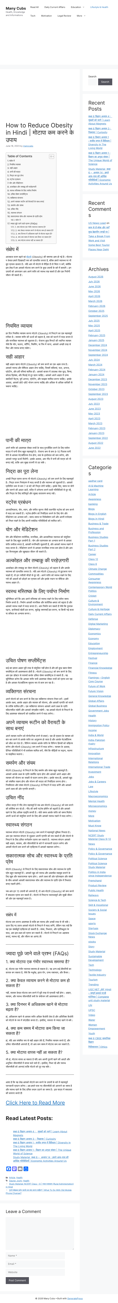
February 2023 (96, 428)
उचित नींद (14, 209)
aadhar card (95, 480)
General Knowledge (99, 696)
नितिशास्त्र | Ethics (97, 1046)
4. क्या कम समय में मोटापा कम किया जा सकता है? (33, 237)
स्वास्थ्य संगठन (16, 212)
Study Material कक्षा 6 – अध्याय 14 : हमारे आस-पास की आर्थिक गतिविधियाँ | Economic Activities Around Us (100, 176)
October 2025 (96, 310)
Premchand (95, 880)
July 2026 (94, 281)
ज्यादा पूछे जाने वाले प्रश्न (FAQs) (23, 223)
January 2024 (96, 374)
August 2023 (95, 399)
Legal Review (64, 15)
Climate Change (97, 569)
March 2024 (95, 364)
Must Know (94, 825)
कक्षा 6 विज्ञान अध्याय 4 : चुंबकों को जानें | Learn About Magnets (100, 120)
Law (90, 786)
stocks (92, 941)
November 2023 (97, 384)
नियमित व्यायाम (15, 164)
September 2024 (98, 355)
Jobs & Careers (97, 781)
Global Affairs (96, 701)
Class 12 (93, 559)
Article (12, 1177)
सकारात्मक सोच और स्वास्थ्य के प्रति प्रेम (26, 216)
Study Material (96, 951)
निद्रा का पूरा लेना (16, 175)
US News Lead (97, 223)
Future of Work (96, 686)
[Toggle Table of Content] (50, 156)
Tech (32, 15)
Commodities (96, 573)
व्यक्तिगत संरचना (16, 197)
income (92, 730)
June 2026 (94, 286)
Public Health (96, 890)
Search (92, 76)
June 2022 (94, 447)
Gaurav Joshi (15, 1180)
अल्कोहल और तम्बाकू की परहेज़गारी (23, 186)
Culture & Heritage (99, 609)
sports (92, 923)
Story (91, 946)
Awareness (94, 499)
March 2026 (95, 301)
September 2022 (98, 438)
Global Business (97, 705)
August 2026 (95, 276)
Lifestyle (93, 791)
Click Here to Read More (35, 1102)
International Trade (99, 767)
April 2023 (94, 418)
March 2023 (95, 423)
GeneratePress (75, 1298)
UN (90, 1005)
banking (93, 504)
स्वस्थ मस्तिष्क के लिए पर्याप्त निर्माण (23, 190)
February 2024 (96, 369)
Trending (93, 984)
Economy (93, 638)
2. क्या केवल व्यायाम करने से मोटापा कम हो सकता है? (34, 230)
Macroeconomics (98, 796)
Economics (94, 633)
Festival (92, 658)
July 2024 (94, 359)
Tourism (93, 979)
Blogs (91, 509)
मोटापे (28, 256)
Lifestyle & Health (99, 7)
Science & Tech (97, 900)
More (79, 15)
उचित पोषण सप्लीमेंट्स (19, 194)
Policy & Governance (100, 848)
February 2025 (96, 335)
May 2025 (94, 325)
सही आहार (14, 168)
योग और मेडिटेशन (16, 183)
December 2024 (97, 345)
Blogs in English (97, 513)
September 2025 (98, 315)
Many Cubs (16, 8)
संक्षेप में (12, 160)
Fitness (92, 672)
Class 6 (92, 564)
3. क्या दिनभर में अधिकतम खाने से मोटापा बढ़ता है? (34, 234)
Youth (91, 1033)
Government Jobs (98, 710)
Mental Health (96, 801)
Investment (94, 771)
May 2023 (94, 413)
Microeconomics (97, 806)
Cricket (92, 595)
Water (91, 1020)
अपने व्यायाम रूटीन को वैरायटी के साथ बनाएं (27, 201)
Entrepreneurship (98, 653)
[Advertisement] (59, 44)
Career (92, 554)
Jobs (91, 776)
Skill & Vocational (98, 905)
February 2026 (96, 306)
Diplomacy (94, 628)
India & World (96, 735)
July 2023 (94, 403)
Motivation (46, 15)
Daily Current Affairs (54, 7)
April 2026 (94, 296)
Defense (93, 619)
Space (92, 918)
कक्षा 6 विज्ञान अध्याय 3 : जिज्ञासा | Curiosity (34, 1138)
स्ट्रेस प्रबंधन (15, 179)
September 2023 (98, 394)
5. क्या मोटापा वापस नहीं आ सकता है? (29, 240)
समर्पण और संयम (17, 205)
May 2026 (94, 291)
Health (19, 1177)
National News (96, 830)
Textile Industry (97, 974)
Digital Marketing (98, 623)
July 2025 (94, 320)
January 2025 (96, 340)
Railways (93, 895)
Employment (95, 648)
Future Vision (95, 691)
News (91, 843)
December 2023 (97, 379)
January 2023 (96, 433)
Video (91, 1015)
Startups (93, 928)
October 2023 (96, 389)
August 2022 (95, 443)
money (92, 811)
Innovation (94, 753)
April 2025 (94, 330)
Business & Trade (98, 523)
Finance (92, 663)
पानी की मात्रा (15, 171)
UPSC (91, 1010)
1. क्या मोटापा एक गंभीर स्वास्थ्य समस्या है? (30, 227)
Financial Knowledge (100, 667)
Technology (95, 969)
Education (76, 7)
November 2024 (97, 350)
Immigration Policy (98, 725)
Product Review (97, 885)
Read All (34, 7)
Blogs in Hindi (96, 518)
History (92, 720)
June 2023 (94, 408)
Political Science (97, 858)
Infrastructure (96, 748)
